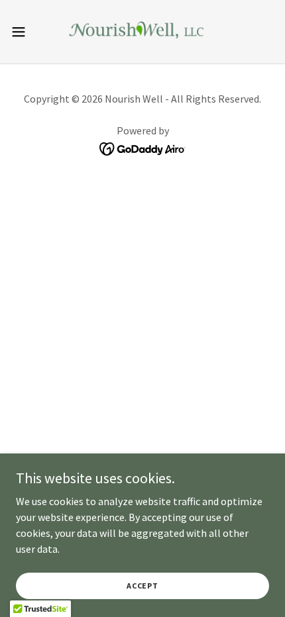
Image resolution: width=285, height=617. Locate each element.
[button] (25, 32)
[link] (142, 31)
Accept (142, 586)
